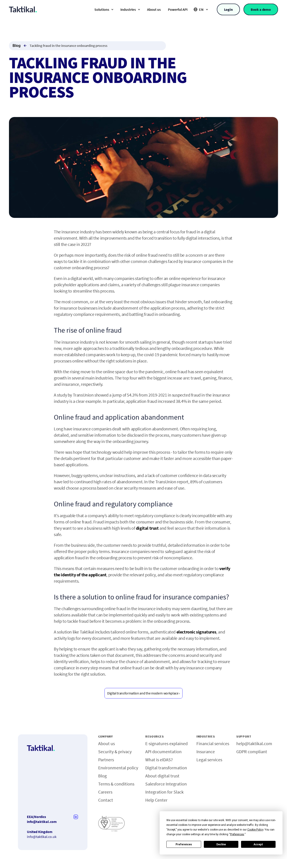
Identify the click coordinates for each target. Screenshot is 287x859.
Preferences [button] (237, 834)
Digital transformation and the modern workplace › (143, 693)
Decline (221, 844)
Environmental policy (118, 767)
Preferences (184, 844)
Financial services (212, 743)
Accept (258, 844)
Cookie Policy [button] (255, 829)
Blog (17, 46)
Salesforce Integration (166, 784)
